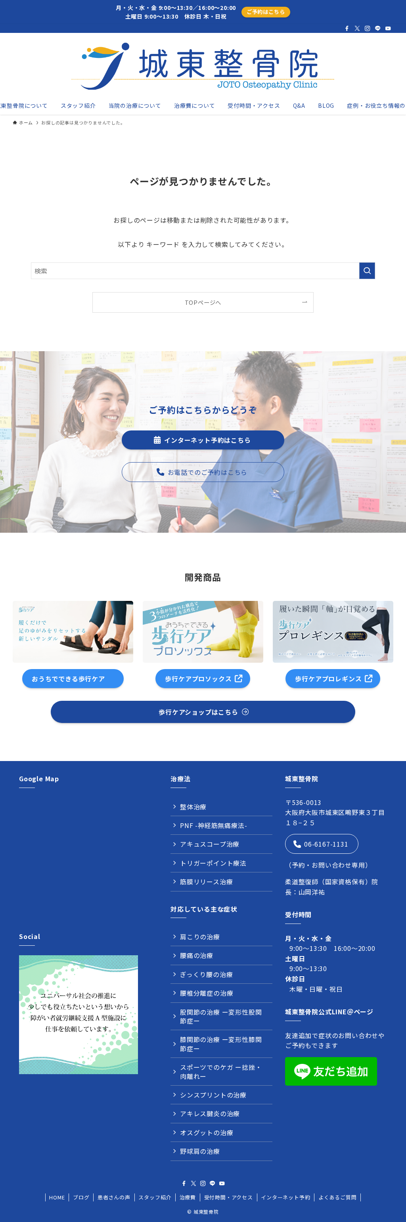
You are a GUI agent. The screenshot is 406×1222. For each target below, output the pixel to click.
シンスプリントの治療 (213, 1095)
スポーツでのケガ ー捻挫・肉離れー (221, 1071)
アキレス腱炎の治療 (210, 1113)
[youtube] (388, 28)
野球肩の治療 (200, 1151)
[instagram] (367, 28)
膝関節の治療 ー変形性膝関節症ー (221, 1044)
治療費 (188, 1197)
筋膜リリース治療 (206, 881)
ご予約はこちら (266, 11)
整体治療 (193, 806)
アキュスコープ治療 (209, 844)
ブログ (81, 1197)
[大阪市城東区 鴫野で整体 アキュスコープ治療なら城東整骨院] (203, 66)
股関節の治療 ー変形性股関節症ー (221, 1016)
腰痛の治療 (196, 955)
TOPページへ (203, 302)
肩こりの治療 (200, 936)
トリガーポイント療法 (213, 863)
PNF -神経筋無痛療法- (213, 825)
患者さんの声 (114, 1197)
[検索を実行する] (367, 270)
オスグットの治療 (206, 1132)
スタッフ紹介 (154, 1197)
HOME (57, 1197)
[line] (378, 28)
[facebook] (347, 28)
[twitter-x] (357, 28)
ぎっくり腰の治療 (206, 974)
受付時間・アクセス (228, 1197)
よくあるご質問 (337, 1197)
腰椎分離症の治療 (206, 993)
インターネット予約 (285, 1197)
